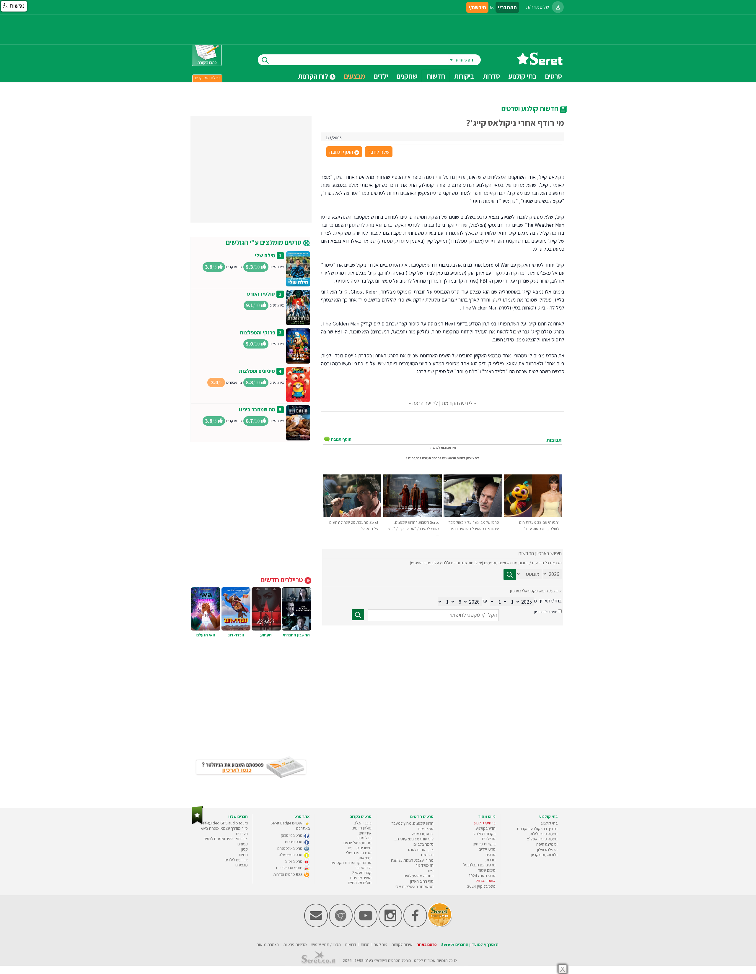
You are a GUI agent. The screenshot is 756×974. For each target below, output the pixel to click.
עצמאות (365, 857)
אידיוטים (365, 833)
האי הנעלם (205, 635)
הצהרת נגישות (267, 944)
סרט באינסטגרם (290, 848)
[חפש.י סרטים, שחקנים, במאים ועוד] (264, 59)
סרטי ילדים (487, 849)
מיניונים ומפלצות (257, 370)
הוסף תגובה (343, 152)
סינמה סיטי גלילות (543, 834)
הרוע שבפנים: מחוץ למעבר (412, 823)
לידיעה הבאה (425, 403)
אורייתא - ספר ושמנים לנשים (226, 838)
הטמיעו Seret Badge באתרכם (290, 825)
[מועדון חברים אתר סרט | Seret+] (316, 926)
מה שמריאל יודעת (357, 842)
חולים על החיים (360, 882)
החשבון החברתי (296, 635)
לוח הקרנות (314, 76)
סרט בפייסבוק (292, 835)
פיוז (431, 870)
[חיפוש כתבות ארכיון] (510, 574)
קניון (244, 849)
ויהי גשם (427, 855)
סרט (417, 960)
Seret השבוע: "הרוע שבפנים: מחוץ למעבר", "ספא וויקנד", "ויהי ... (413, 528)
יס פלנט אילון (547, 849)
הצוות (365, 944)
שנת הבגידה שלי (359, 852)
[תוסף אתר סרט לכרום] (341, 926)
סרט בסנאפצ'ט (291, 855)
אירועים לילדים (236, 860)
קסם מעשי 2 (362, 872)
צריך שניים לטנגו (421, 849)
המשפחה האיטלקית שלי (414, 886)
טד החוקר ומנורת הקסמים (351, 862)
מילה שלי (265, 255)
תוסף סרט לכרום (289, 868)
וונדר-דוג (236, 635)
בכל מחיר (364, 837)
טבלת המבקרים (207, 77)
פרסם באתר (427, 944)
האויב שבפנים (361, 877)
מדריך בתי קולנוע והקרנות (537, 828)
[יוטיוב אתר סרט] (365, 926)
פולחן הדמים (362, 828)
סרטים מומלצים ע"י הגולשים (264, 242)
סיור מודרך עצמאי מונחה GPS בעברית (224, 831)
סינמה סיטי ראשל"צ (542, 839)
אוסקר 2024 (486, 881)
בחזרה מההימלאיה (419, 876)
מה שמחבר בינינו (257, 409)
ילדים (381, 76)
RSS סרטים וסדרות (288, 874)
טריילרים (489, 838)
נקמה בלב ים (423, 844)
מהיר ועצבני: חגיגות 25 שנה (412, 860)
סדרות (490, 860)
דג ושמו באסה (423, 834)
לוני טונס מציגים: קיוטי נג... (413, 839)
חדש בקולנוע (485, 828)
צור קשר (380, 944)
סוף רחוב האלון (422, 881)
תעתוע (266, 635)
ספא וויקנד (425, 828)
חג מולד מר (425, 865)
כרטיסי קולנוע (485, 823)
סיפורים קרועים (360, 847)
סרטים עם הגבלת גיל (479, 865)
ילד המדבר (363, 867)
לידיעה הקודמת (457, 403)
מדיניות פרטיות (295, 944)
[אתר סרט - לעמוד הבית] (197, 823)
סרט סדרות (294, 842)
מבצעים (354, 76)
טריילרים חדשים (282, 579)
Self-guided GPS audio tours (224, 823)
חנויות (243, 854)
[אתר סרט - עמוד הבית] (540, 63)
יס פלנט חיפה (547, 844)
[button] (14, 6)
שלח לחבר (379, 151)
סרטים (490, 854)
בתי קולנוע (549, 823)
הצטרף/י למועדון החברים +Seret (469, 944)
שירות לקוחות (402, 944)
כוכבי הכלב (363, 823)
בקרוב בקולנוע (484, 833)
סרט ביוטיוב (294, 861)
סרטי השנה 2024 (482, 875)
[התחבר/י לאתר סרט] (558, 7)
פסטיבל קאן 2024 (481, 886)
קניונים (242, 844)
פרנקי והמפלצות (257, 332)
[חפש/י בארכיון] (358, 614)
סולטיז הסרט (261, 293)
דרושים (350, 944)
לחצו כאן (472, 458)
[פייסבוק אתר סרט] (415, 926)
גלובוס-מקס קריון (544, 855)
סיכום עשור (487, 870)
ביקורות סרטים (484, 844)
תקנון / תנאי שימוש (326, 944)
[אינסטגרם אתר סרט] (390, 926)
